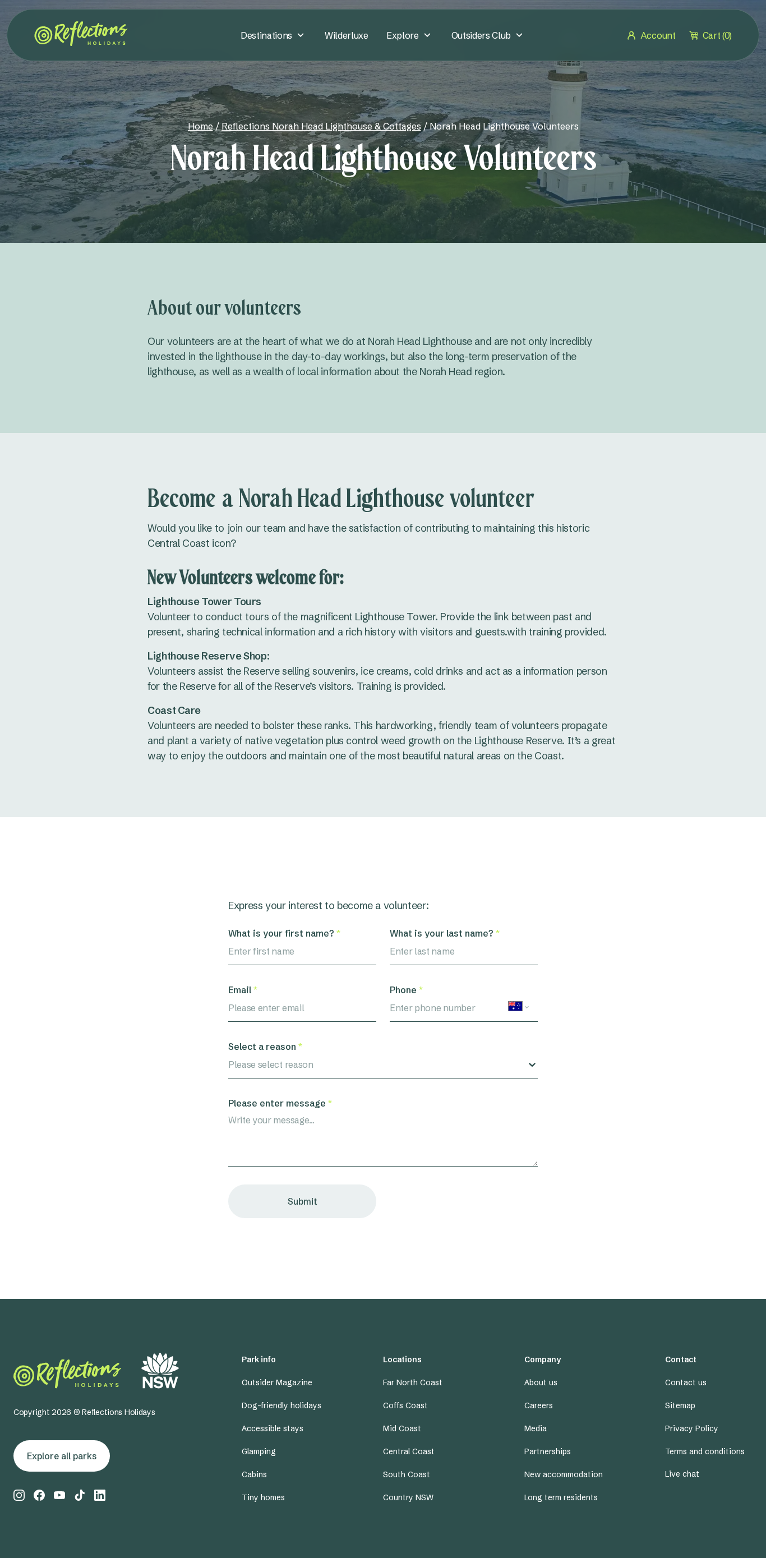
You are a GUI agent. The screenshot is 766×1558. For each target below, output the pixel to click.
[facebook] (39, 1495)
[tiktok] (79, 1495)
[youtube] (59, 1495)
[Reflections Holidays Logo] (81, 33)
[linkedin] (99, 1495)
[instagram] (19, 1495)
